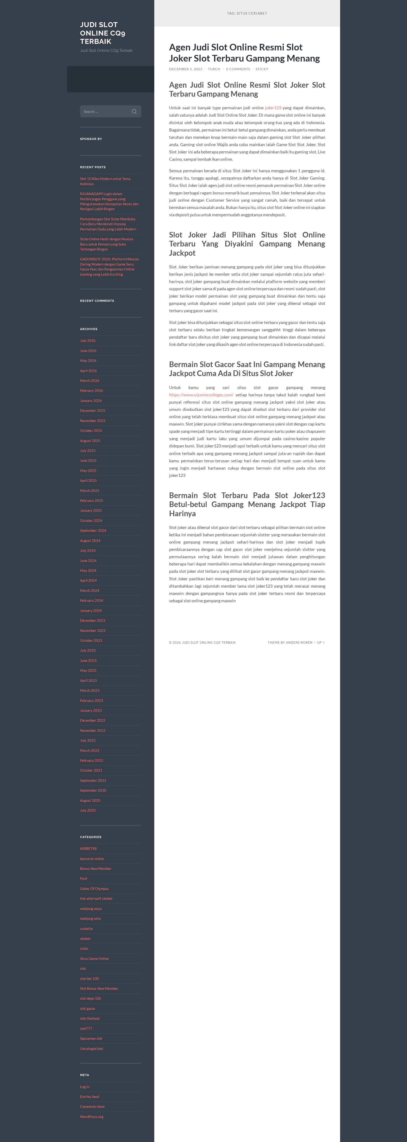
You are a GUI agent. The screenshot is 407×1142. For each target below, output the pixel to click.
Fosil (83, 878)
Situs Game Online (94, 958)
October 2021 (91, 770)
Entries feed (89, 1096)
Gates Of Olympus (94, 888)
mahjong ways (91, 908)
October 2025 (91, 430)
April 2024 (88, 580)
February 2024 (91, 600)
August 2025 (90, 440)
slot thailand (89, 1018)
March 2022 (89, 750)
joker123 (273, 107)
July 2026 (88, 340)
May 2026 (88, 360)
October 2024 (91, 520)
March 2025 (89, 490)
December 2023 (92, 620)
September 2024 (93, 530)
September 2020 (93, 790)
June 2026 (88, 350)
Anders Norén (299, 642)
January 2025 (91, 510)
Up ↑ (321, 642)
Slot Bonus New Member (99, 988)
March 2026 (89, 380)
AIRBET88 (88, 848)
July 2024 (88, 550)
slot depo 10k (90, 998)
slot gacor (87, 1008)
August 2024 (90, 540)
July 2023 (88, 650)
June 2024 (88, 560)
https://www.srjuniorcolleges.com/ (201, 394)
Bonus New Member (95, 868)
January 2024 (91, 610)
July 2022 (88, 740)
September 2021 (93, 780)
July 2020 (88, 810)
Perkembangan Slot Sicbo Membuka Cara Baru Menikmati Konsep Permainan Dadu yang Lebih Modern (108, 224)
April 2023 (88, 680)
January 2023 (91, 710)
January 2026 (91, 400)
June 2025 (88, 460)
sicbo (84, 948)
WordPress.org (91, 1116)
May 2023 (88, 670)
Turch (214, 69)
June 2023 (88, 660)
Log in (84, 1087)
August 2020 (90, 800)
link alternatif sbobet (96, 898)
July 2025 (88, 450)
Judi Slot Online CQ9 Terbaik (103, 32)
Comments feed (92, 1106)
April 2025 (88, 480)
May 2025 (88, 470)
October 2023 (91, 640)
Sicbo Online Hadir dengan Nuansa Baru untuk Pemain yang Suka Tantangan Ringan (106, 244)
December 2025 (92, 410)
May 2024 (88, 570)
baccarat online (92, 858)
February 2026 (91, 390)
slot (83, 968)
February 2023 (91, 700)
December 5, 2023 (185, 69)
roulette (86, 928)
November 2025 (93, 420)
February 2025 (91, 500)
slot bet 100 (89, 978)
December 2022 (92, 720)
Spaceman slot (91, 1038)
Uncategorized (91, 1048)
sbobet (85, 938)
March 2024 (89, 590)
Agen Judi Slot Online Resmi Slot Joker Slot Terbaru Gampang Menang (244, 52)
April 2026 (88, 370)
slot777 (86, 1028)
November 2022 (93, 730)
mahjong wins (90, 918)
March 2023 (89, 690)
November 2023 (93, 630)
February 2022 (91, 760)
